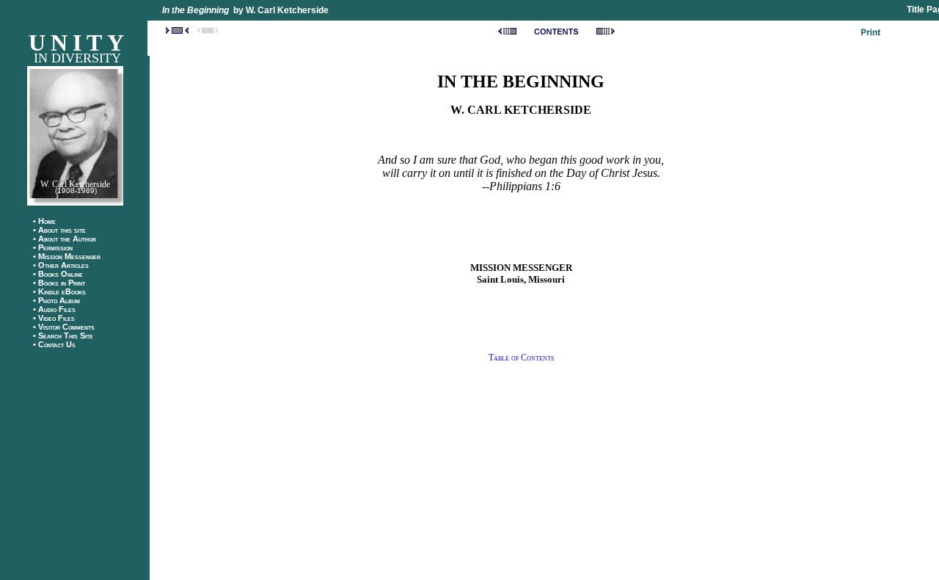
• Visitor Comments (64, 326)
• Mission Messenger (70, 256)
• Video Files (54, 317)
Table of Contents (521, 357)
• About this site (59, 229)
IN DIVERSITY (77, 58)
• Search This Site (63, 335)
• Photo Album (56, 300)
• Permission (53, 247)
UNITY (79, 42)
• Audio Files (54, 309)
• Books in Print (59, 282)
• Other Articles (61, 265)
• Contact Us (54, 344)
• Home (44, 221)
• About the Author (68, 238)
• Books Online (61, 273)
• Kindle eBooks (59, 291)
